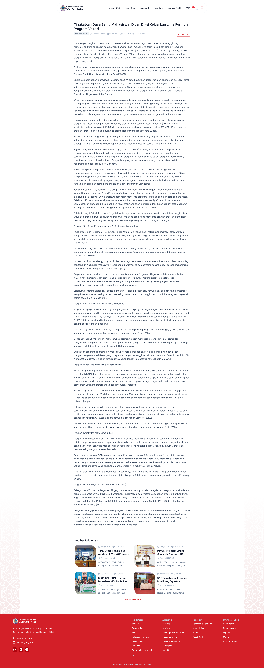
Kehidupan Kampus (140, 637)
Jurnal (195, 632)
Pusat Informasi (230, 641)
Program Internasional (142, 650)
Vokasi (135, 632)
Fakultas (166, 624)
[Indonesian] (193, 8)
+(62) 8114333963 (25, 638)
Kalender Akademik (171, 641)
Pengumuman (229, 628)
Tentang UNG (114, 8)
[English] (197, 8)
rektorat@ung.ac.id (25, 642)
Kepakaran (167, 645)
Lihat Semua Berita (132, 599)
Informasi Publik (174, 8)
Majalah (226, 637)
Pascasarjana (138, 628)
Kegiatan (227, 632)
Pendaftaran (130, 8)
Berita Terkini (229, 624)
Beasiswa (136, 645)
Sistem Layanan (169, 637)
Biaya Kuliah (137, 641)
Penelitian (158, 8)
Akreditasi (166, 650)
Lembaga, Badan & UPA (173, 632)
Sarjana (135, 624)
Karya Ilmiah (198, 628)
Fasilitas (166, 628)
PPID (188, 8)
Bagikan (185, 34)
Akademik (144, 8)
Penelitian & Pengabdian (204, 624)
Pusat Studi (198, 637)
